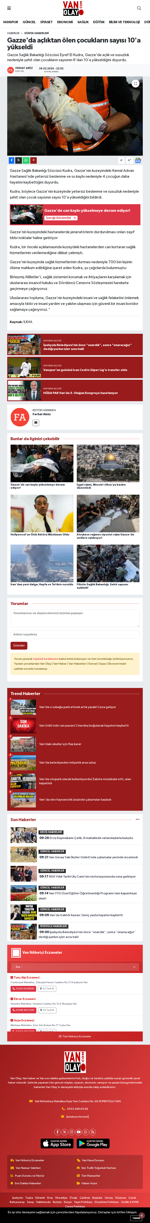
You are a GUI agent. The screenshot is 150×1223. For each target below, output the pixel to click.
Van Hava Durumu (93, 1160)
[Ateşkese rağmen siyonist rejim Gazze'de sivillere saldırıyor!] (108, 513)
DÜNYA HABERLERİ (36, 33)
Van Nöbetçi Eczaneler (29, 1160)
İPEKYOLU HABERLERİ (53, 926)
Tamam (136, 1218)
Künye (68, 1202)
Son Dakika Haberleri (28, 1183)
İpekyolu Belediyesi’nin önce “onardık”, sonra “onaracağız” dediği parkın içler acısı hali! (86, 934)
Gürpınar (120, 1197)
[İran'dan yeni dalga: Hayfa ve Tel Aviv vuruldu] (42, 563)
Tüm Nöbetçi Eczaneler (76, 1036)
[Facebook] (57, 1132)
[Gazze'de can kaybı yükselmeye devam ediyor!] (42, 463)
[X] (64, 1132)
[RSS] (92, 1132)
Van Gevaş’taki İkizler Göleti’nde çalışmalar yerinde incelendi (88, 857)
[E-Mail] (36, 423)
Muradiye (61, 1197)
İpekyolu (17, 1197)
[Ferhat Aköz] (20, 417)
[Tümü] (137, 819)
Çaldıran (85, 1197)
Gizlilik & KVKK (130, 1202)
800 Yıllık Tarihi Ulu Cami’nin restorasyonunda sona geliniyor (87, 876)
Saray (30, 1202)
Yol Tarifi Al (48, 989)
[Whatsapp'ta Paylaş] (26, 160)
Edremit (40, 1197)
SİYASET (46, 22)
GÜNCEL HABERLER (52, 851)
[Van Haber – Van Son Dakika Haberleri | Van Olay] (73, 8)
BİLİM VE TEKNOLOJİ (124, 22)
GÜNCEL (29, 22)
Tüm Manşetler (90, 1175)
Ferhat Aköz (42, 414)
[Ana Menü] (9, 8)
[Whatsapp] (85, 1132)
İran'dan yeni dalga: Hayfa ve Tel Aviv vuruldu (42, 584)
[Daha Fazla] (33, 160)
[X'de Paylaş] (18, 160)
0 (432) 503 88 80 (25, 989)
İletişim (57, 1202)
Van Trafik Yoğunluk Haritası (98, 1167)
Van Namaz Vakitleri (28, 1167)
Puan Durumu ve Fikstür (29, 1175)
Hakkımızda (43, 1202)
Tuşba (29, 1197)
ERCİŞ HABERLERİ (51, 832)
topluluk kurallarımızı (46, 658)
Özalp (73, 1197)
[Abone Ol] (138, 160)
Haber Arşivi (89, 1183)
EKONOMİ (65, 22)
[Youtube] (78, 1132)
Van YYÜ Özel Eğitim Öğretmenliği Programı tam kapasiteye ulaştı (87, 896)
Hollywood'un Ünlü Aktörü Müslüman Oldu (40, 534)
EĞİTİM (98, 22)
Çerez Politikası (75, 1206)
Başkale (97, 1197)
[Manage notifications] (142, 1215)
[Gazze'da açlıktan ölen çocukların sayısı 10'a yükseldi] (75, 116)
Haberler (13, 33)
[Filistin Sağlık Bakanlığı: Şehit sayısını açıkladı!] (108, 563)
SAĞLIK (82, 22)
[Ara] (139, 8)
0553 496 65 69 (77, 1108)
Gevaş (109, 1197)
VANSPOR (10, 22)
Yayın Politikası (83, 1202)
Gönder (19, 645)
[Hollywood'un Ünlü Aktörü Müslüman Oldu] (42, 513)
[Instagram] (71, 1132)
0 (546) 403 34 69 (25, 1010)
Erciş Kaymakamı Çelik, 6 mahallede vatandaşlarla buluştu (86, 838)
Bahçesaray (17, 1202)
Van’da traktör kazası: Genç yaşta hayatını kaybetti (81, 915)
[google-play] (93, 1143)
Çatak (132, 1197)
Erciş (50, 1197)
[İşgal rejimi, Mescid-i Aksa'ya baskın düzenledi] (108, 463)
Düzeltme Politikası (107, 1202)
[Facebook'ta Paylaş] (11, 160)
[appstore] (57, 1143)
